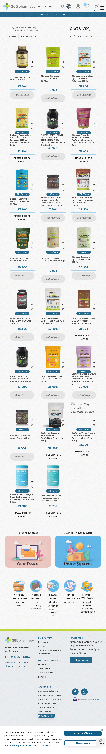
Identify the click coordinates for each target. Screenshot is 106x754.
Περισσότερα (83, 743)
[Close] (102, 730)
